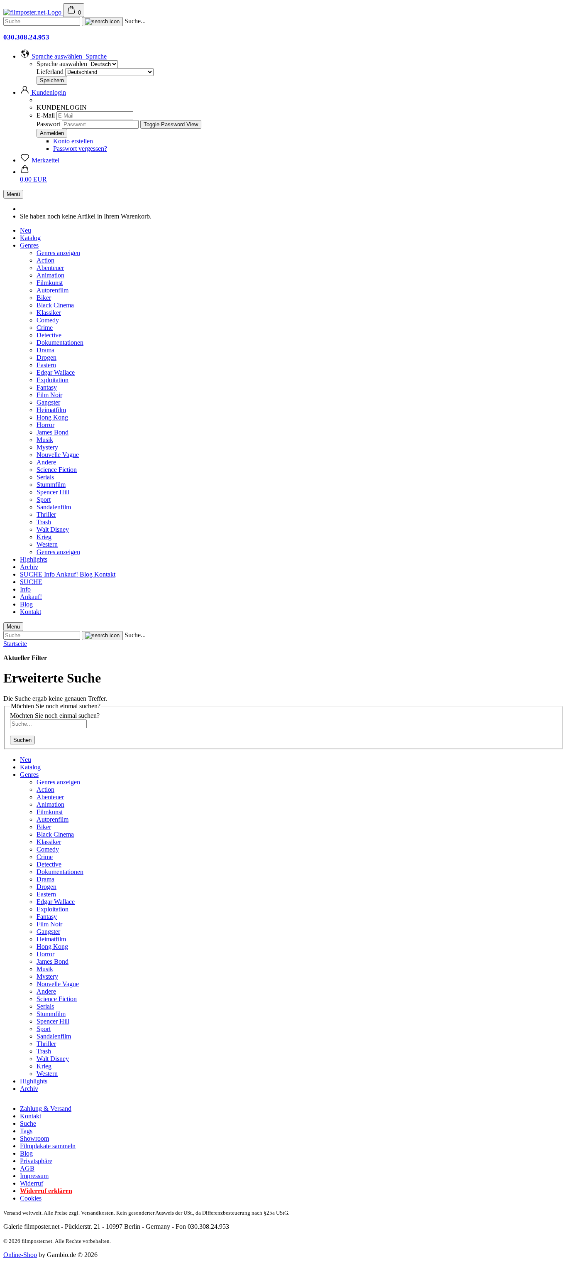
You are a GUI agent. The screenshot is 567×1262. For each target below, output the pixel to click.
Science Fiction (57, 469)
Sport (44, 499)
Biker (44, 297)
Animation (50, 275)
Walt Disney (53, 529)
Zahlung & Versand (45, 1108)
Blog (87, 574)
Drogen (46, 357)
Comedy (48, 320)
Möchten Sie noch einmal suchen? (55, 715)
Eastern (46, 364)
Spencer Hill (53, 492)
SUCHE (32, 574)
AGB (27, 1168)
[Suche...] (102, 21)
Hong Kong (52, 417)
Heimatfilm (51, 409)
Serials (45, 477)
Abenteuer (50, 267)
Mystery (47, 447)
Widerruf (31, 1183)
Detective (49, 335)
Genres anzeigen (58, 252)
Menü (13, 194)
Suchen (22, 740)
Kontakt (104, 574)
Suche (28, 1123)
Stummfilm (51, 484)
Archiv (29, 566)
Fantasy (47, 387)
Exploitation (52, 379)
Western (47, 544)
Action (45, 260)
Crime (45, 327)
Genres (29, 245)
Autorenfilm (52, 290)
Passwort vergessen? (80, 148)
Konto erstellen (73, 141)
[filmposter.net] (33, 12)
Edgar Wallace (56, 372)
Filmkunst (50, 282)
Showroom (34, 1138)
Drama (45, 350)
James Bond (52, 432)
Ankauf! (68, 574)
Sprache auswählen (62, 63)
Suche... (135, 21)
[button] (63, 56)
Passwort (48, 124)
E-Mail (46, 115)
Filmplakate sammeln (48, 1145)
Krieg (44, 536)
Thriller (46, 514)
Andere (46, 462)
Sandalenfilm (54, 507)
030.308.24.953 (26, 37)
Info (50, 574)
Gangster (48, 402)
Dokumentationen (60, 342)
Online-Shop (20, 1254)
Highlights (33, 559)
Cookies (31, 1198)
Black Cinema (55, 305)
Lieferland (51, 71)
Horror (45, 424)
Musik (45, 439)
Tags (26, 1130)
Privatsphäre (36, 1160)
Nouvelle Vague (58, 454)
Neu (25, 230)
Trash (44, 521)
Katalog (30, 237)
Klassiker (49, 312)
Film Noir (49, 394)
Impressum (34, 1175)
